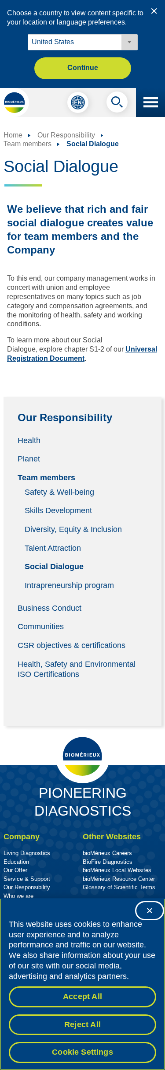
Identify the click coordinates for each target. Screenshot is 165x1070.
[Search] (117, 104)
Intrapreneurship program (69, 585)
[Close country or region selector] (154, 11)
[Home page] (14, 102)
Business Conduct (49, 607)
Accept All (82, 996)
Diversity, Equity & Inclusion (73, 529)
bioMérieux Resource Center (119, 879)
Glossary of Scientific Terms (119, 887)
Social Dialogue (54, 566)
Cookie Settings (82, 1052)
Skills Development (58, 510)
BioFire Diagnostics (107, 862)
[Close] (149, 910)
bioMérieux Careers (107, 853)
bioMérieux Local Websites (117, 870)
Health (29, 440)
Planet (29, 458)
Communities (41, 626)
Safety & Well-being (59, 491)
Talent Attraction (53, 547)
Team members (46, 477)
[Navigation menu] (150, 102)
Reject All (82, 1024)
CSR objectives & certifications (71, 645)
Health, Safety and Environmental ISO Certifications (77, 668)
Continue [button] (82, 67)
